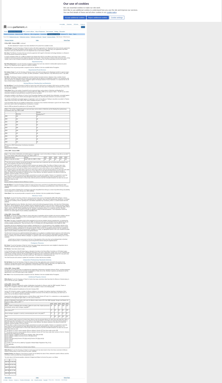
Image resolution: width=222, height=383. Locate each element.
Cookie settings (117, 18)
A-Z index (5, 380)
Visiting (56, 31)
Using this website (38, 380)
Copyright (45, 380)
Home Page (67, 40)
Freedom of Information (25, 380)
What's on (26, 34)
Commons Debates (51, 36)
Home (5, 31)
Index (37, 40)
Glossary (11, 380)
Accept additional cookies (74, 18)
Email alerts (69, 24)
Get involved (49, 31)
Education (62, 31)
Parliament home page (14, 36)
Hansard (44, 36)
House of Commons (9, 34)
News (70, 34)
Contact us (82, 24)
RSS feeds (76, 24)
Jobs (32, 380)
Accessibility (62, 24)
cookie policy (112, 12)
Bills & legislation (35, 34)
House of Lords (19, 34)
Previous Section (9, 40)
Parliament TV (64, 34)
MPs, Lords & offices (28, 31)
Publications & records (53, 34)
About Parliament (40, 31)
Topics (74, 34)
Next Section (8, 377)
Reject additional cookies (97, 18)
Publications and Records (36, 36)
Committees (43, 34)
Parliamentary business (15, 31)
